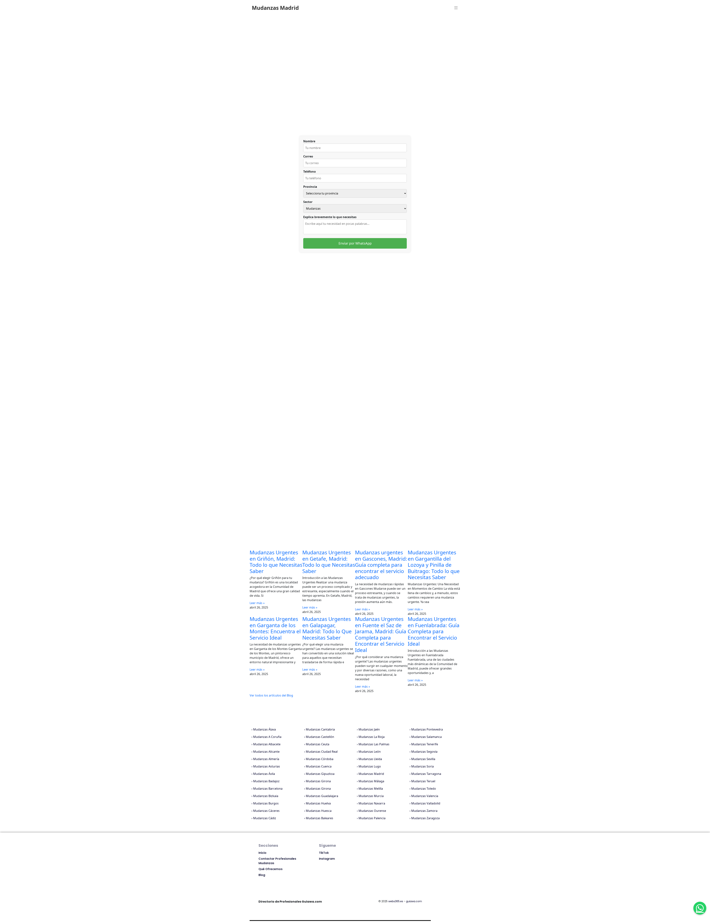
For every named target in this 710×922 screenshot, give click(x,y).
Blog (261, 875)
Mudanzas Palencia (372, 818)
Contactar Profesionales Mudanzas (277, 861)
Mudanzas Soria (422, 766)
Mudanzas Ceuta (317, 744)
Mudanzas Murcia (371, 796)
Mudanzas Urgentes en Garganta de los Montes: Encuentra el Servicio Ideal (275, 628)
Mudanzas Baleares (319, 818)
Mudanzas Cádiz (264, 818)
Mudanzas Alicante (266, 752)
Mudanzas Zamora (424, 811)
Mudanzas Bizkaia (265, 796)
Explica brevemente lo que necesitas (329, 217)
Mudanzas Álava (264, 729)
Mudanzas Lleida (370, 759)
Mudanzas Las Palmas (374, 744)
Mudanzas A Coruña (267, 737)
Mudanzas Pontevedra (427, 729)
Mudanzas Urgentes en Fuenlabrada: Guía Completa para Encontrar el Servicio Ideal (433, 631)
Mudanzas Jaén (369, 729)
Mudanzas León (370, 752)
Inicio (262, 853)
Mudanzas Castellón (320, 737)
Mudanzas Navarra (372, 803)
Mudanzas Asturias (266, 766)
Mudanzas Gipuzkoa (320, 774)
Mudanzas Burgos (266, 803)
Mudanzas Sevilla (423, 759)
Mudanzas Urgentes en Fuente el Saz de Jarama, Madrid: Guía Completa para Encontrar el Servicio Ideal (380, 634)
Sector (307, 201)
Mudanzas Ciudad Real (322, 752)
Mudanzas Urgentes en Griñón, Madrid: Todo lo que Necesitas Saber (276, 561)
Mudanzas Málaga (371, 781)
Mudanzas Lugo (370, 766)
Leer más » (257, 603)
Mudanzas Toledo (423, 789)
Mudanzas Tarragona (426, 774)
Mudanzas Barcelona (268, 789)
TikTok (324, 853)
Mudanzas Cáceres (266, 811)
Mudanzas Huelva (318, 803)
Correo (308, 156)
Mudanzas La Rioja (372, 737)
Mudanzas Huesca (319, 811)
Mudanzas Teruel (423, 781)
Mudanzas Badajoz (266, 781)
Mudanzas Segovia (424, 752)
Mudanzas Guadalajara (322, 796)
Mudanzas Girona (318, 781)
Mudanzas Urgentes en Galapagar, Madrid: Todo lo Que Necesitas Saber (327, 628)
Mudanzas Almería (266, 759)
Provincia (310, 186)
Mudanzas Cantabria (320, 729)
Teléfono (309, 171)
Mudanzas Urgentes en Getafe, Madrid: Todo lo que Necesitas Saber (328, 561)
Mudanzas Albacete (266, 744)
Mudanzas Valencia (424, 796)
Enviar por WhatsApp (355, 243)
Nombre (309, 141)
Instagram (327, 859)
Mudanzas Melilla (371, 789)
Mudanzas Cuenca (319, 766)
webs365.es (395, 901)
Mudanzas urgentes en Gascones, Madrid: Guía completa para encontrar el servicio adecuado (381, 565)
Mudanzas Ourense (372, 811)
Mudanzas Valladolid (425, 803)
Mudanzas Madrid (371, 774)
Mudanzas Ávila (264, 774)
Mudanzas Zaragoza (425, 818)
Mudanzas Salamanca (426, 737)
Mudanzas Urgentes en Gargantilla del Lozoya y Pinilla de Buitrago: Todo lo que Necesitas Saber (434, 565)
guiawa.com (414, 901)
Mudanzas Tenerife (424, 744)
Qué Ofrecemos (270, 869)
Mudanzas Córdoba (319, 759)
